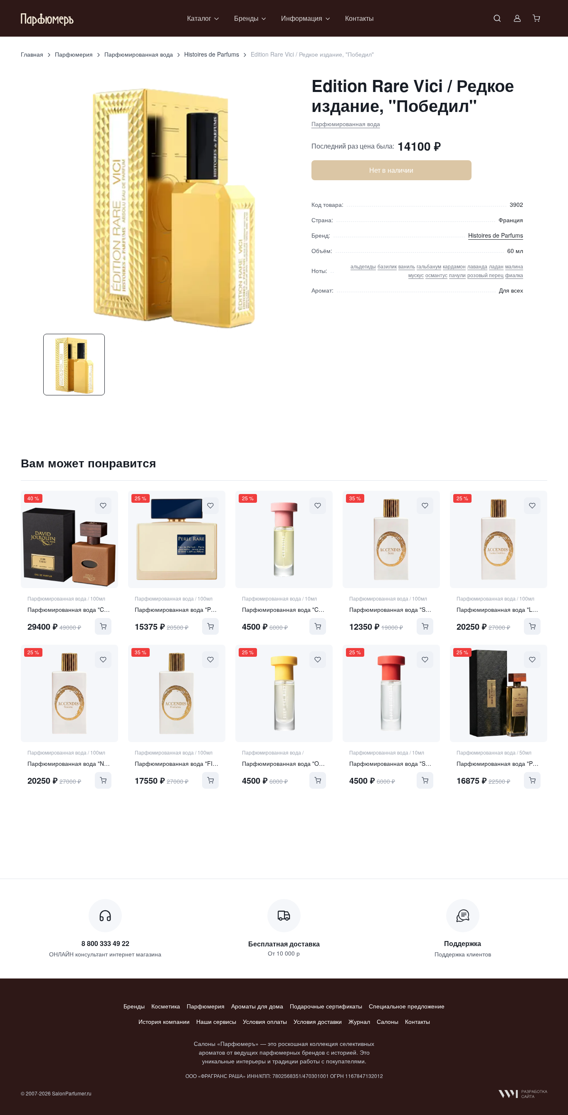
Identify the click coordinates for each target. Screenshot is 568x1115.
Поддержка (462, 943)
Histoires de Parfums (211, 54)
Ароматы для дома (257, 1006)
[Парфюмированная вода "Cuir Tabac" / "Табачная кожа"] (69, 539)
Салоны (387, 1021)
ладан (496, 266)
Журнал (359, 1021)
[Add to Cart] (103, 626)
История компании (164, 1021)
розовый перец (485, 274)
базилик (387, 266)
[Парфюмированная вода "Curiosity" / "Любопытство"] (284, 539)
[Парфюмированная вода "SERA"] (391, 539)
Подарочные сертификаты (326, 1006)
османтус (436, 274)
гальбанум (429, 266)
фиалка (514, 274)
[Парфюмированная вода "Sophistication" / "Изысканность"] (391, 693)
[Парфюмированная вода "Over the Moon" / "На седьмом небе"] (284, 693)
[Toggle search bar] (497, 18)
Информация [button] (301, 18)
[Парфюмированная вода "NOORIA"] (69, 693)
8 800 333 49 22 (105, 943)
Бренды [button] (246, 18)
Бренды (134, 1006)
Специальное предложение (407, 1006)
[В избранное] (103, 505)
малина (514, 266)
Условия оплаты (265, 1021)
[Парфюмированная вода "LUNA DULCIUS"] (498, 539)
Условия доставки (318, 1021)
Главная (32, 54)
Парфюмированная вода (138, 54)
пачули (457, 274)
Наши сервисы (216, 1021)
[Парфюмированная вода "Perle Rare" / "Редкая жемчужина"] (176, 539)
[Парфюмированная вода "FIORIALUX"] (176, 693)
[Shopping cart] (537, 18)
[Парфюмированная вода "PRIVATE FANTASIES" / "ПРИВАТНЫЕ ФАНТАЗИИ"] (498, 693)
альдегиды (363, 266)
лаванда (477, 266)
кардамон (454, 266)
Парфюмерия (74, 54)
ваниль (406, 266)
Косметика (165, 1006)
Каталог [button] (199, 18)
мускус (416, 274)
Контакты (359, 18)
